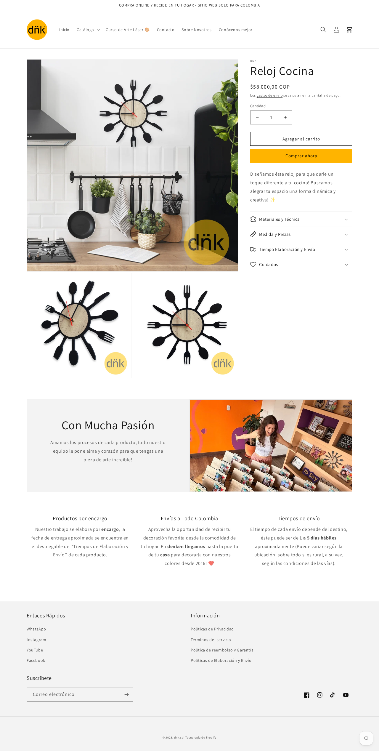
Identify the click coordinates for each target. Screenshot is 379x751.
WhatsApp (36, 629)
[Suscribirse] (126, 695)
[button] (87, 29)
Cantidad (258, 105)
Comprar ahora (301, 155)
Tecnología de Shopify (200, 737)
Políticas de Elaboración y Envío (221, 660)
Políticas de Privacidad (212, 629)
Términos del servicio (211, 639)
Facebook (36, 660)
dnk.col (179, 737)
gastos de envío (270, 95)
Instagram (36, 639)
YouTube (35, 650)
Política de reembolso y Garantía (222, 650)
